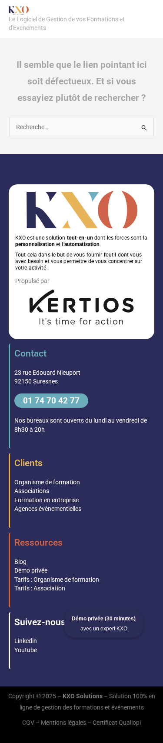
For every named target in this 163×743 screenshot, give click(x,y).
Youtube (25, 649)
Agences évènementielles (47, 508)
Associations (31, 490)
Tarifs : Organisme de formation (56, 579)
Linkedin (25, 640)
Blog (20, 561)
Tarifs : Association (39, 588)
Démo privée (30, 570)
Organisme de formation (47, 482)
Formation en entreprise (46, 499)
